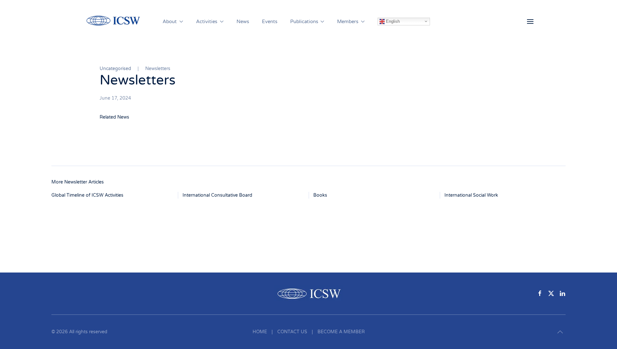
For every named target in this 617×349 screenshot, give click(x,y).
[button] (530, 21)
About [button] (170, 21)
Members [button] (347, 21)
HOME (260, 332)
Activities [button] (206, 21)
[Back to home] (117, 21)
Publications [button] (304, 21)
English (392, 21)
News (243, 21)
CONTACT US (292, 332)
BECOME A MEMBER (341, 332)
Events (269, 21)
